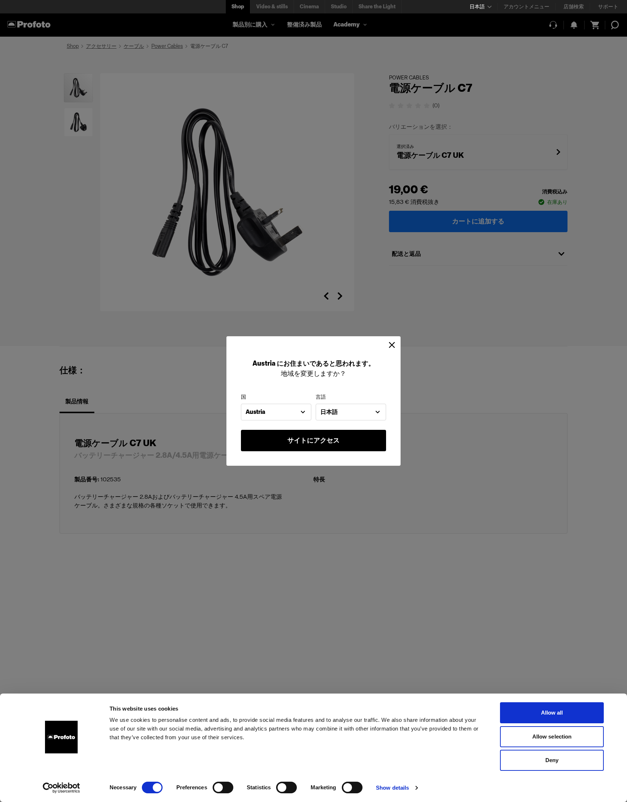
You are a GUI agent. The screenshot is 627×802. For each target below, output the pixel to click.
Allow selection (552, 736)
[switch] (223, 787)
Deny (551, 760)
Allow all (552, 713)
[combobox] (276, 412)
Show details (392, 788)
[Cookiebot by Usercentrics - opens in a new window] (61, 787)
